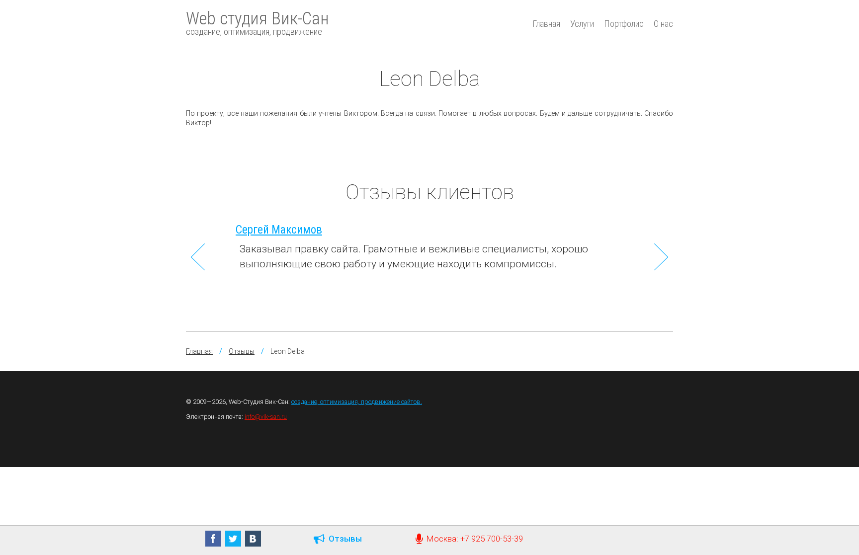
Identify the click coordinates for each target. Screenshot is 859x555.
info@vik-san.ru (266, 416)
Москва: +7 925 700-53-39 (473, 539)
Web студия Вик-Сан (257, 22)
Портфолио (624, 23)
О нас (663, 23)
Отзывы (242, 351)
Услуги (582, 23)
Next (661, 256)
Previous (198, 256)
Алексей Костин (538, 230)
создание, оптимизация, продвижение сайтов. (356, 401)
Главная (546, 23)
